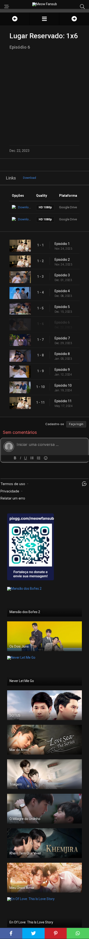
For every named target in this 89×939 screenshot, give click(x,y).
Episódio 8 (62, 354)
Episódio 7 (62, 338)
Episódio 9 (62, 369)
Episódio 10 (63, 385)
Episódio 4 (62, 291)
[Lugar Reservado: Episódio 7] (74, 19)
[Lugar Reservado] (44, 19)
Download (29, 177)
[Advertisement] (44, 97)
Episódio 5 (62, 307)
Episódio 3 (62, 275)
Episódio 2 (62, 259)
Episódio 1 (62, 244)
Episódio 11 (63, 401)
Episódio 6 (62, 322)
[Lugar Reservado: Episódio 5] (14, 19)
